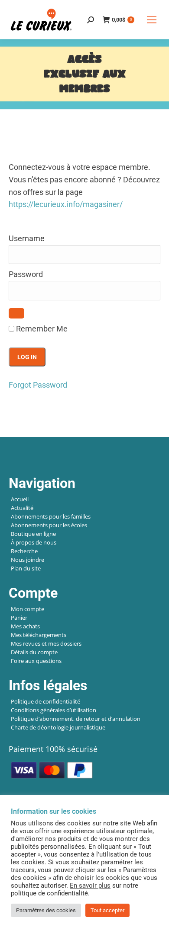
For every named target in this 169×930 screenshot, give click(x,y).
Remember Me (41, 328)
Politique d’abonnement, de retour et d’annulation (75, 719)
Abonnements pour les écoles (49, 525)
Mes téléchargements (38, 635)
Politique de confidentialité (45, 701)
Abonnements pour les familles (51, 516)
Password (26, 274)
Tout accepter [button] (107, 910)
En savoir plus (90, 885)
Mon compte (27, 609)
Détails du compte (34, 652)
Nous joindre (27, 560)
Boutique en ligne (33, 534)
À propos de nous (33, 542)
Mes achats (25, 626)
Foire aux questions (36, 661)
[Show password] (16, 313)
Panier (19, 617)
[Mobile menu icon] (151, 20)
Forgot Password (38, 384)
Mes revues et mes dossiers (46, 643)
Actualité (22, 508)
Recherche (24, 551)
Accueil (20, 499)
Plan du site (26, 568)
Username (27, 238)
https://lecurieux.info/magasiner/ (66, 204)
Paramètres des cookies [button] (46, 910)
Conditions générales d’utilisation (53, 710)
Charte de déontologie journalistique (58, 727)
